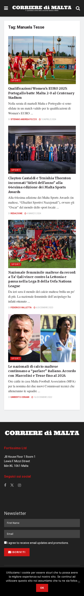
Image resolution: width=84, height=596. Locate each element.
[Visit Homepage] (42, 8)
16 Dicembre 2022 (42, 397)
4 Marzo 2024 (33, 213)
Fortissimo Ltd (15, 448)
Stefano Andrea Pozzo (24, 119)
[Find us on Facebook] (5, 485)
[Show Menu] (6, 8)
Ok (42, 588)
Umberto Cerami (20, 397)
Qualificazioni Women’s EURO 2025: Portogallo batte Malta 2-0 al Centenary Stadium (41, 93)
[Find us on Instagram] (19, 485)
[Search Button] (78, 8)
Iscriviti (18, 552)
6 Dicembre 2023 (44, 307)
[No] (79, 582)
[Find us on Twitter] (12, 485)
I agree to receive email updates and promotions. (38, 543)
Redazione (16, 213)
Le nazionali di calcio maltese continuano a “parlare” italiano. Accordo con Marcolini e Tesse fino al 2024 (42, 371)
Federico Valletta (21, 307)
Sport (15, 80)
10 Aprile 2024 (48, 119)
